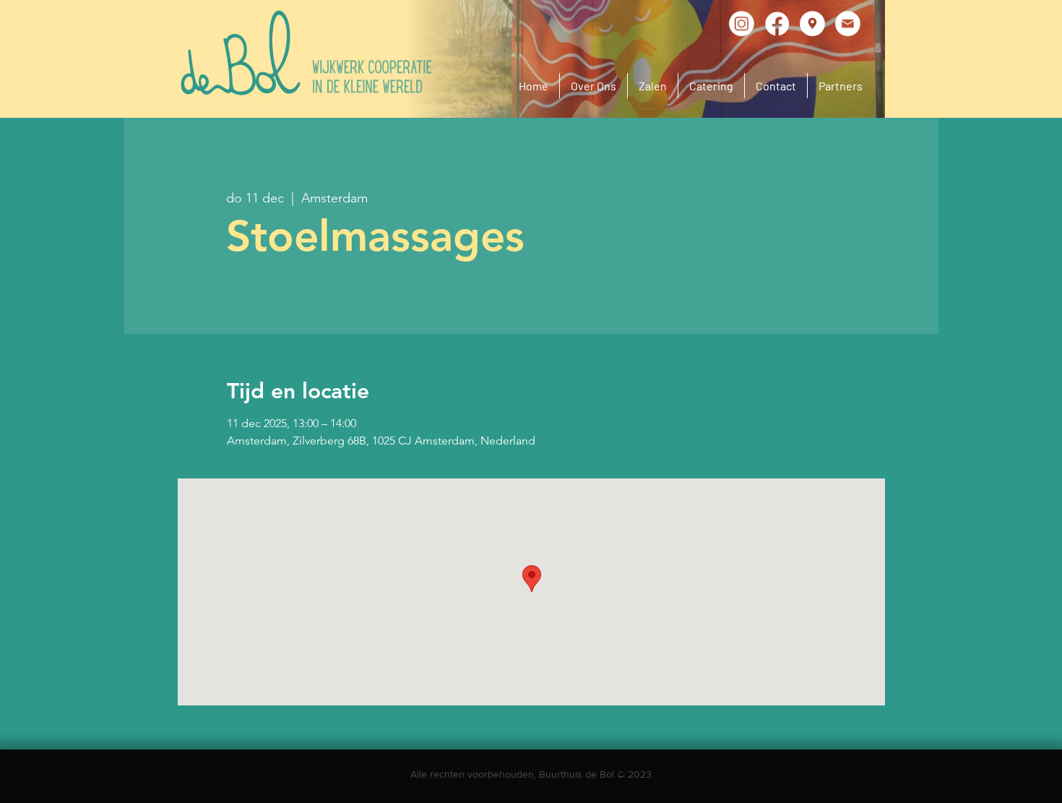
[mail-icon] (848, 23)
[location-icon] (812, 23)
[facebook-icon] (777, 23)
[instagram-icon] (742, 23)
